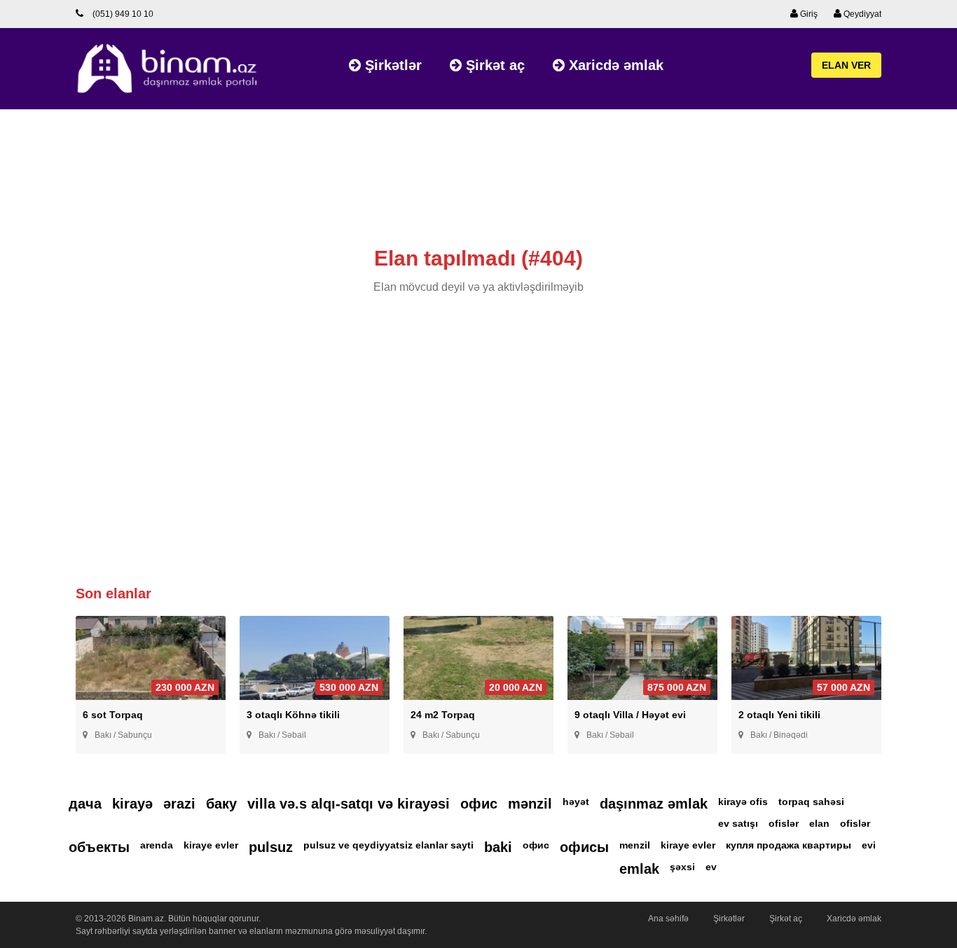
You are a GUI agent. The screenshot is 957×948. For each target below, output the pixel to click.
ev (711, 866)
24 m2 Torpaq (443, 714)
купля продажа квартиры (788, 845)
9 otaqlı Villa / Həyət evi (630, 714)
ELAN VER (846, 65)
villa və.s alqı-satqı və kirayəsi (348, 803)
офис (478, 803)
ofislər (784, 823)
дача (85, 803)
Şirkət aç (493, 65)
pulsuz (271, 847)
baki (498, 847)
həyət (576, 801)
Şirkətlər (391, 65)
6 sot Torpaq (113, 714)
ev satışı (738, 823)
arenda (156, 845)
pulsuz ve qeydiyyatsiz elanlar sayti (388, 845)
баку (221, 803)
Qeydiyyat (861, 14)
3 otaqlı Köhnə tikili (293, 714)
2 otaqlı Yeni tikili (779, 714)
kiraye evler (211, 845)
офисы (584, 847)
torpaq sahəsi (811, 801)
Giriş (808, 14)
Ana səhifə (668, 918)
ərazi (179, 803)
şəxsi (682, 866)
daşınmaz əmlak (654, 803)
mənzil (530, 803)
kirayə (132, 803)
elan (819, 823)
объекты (99, 847)
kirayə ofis (743, 801)
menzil (634, 845)
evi (869, 845)
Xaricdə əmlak (614, 65)
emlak (639, 869)
